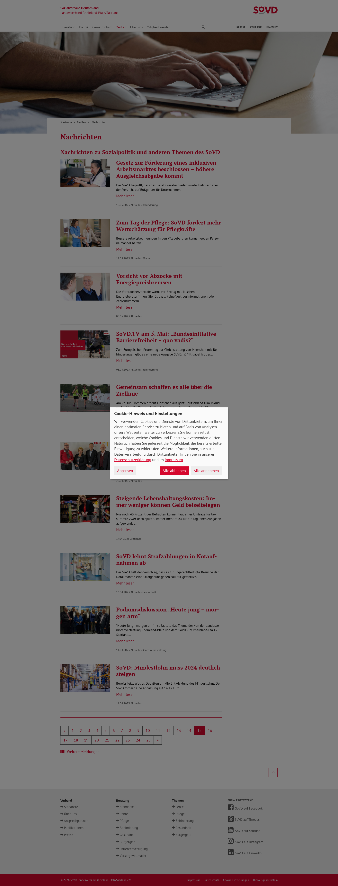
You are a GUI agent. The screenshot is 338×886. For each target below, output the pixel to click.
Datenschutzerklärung (132, 459)
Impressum (174, 459)
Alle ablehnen (174, 470)
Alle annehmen (206, 470)
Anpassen (125, 470)
